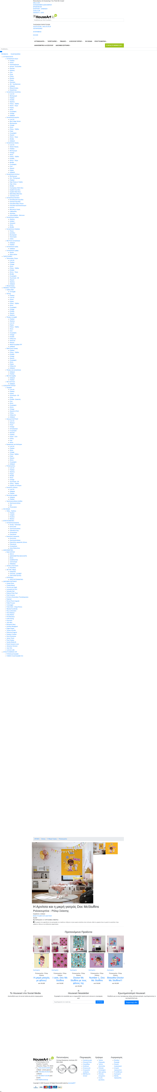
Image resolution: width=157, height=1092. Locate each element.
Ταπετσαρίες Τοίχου (12, 258)
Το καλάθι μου (118, 1072)
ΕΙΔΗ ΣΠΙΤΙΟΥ (11, 552)
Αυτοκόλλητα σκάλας (13, 217)
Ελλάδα (12, 100)
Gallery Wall (10, 289)
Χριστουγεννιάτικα (15, 503)
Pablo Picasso (11, 603)
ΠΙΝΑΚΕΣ (63, 41)
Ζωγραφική (13, 111)
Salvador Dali (10, 591)
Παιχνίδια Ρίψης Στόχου (17, 203)
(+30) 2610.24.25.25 (44, 1072)
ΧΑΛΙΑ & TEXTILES (12, 565)
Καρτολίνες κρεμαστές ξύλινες (18, 542)
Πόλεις (12, 76)
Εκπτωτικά (13, 526)
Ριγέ (11, 440)
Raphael (9, 599)
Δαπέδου (12, 233)
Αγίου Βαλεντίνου (15, 548)
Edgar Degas (10, 628)
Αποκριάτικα (13, 532)
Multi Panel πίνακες (12, 348)
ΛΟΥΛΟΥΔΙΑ (13, 562)
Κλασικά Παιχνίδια (15, 201)
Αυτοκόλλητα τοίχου (12, 58)
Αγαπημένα (117, 1074)
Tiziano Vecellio (11, 630)
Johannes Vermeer (12, 646)
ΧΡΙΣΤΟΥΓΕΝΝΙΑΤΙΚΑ (16, 579)
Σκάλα (11, 239)
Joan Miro (9, 622)
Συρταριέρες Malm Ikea (16, 188)
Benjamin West (11, 624)
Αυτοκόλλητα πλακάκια (13, 229)
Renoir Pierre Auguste (13, 601)
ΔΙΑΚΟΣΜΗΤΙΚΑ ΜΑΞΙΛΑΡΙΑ (18, 556)
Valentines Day (14, 530)
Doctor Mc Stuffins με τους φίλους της (78, 980)
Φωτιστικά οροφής (12, 495)
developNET (72, 1083)
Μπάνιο (12, 518)
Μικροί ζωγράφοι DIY (16, 344)
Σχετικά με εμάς (87, 1060)
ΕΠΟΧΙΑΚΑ (10, 577)
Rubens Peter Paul (12, 593)
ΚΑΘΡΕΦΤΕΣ (14, 560)
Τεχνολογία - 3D (14, 278)
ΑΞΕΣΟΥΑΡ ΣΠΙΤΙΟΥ (75, 41)
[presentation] (33, 963)
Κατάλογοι (86, 1066)
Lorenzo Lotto (10, 650)
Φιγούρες (12, 82)
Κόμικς (12, 80)
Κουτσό (12, 207)
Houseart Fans (87, 1062)
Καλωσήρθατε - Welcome (17, 215)
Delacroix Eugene (12, 632)
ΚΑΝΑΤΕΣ (13, 571)
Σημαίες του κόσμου (15, 485)
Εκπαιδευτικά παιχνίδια (16, 199)
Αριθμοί (12, 221)
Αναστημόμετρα (14, 64)
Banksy (12, 78)
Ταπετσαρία (13, 237)
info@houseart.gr (43, 1079)
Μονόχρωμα (13, 96)
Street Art (12, 340)
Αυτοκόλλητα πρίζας (12, 246)
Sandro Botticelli (11, 642)
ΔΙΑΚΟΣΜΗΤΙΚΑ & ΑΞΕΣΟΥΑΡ (43, 45)
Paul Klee (9, 620)
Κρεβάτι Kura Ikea (15, 190)
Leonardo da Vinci (12, 589)
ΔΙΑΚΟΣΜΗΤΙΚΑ (8, 550)
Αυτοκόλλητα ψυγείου (13, 117)
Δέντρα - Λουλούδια (15, 66)
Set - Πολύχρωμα (15, 178)
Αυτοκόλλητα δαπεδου (13, 197)
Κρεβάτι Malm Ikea (15, 192)
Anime (12, 62)
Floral (11, 425)
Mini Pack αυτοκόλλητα (13, 240)
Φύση (11, 109)
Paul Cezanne (11, 595)
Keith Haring (10, 618)
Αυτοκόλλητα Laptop (12, 250)
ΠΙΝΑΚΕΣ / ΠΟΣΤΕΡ (9, 287)
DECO (12, 554)
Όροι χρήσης (102, 1072)
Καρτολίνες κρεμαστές (13, 536)
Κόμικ (11, 131)
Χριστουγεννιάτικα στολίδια (14, 501)
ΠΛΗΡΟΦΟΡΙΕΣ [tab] (15, 54)
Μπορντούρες (11, 286)
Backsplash (13, 235)
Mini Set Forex (11, 381)
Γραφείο (12, 515)
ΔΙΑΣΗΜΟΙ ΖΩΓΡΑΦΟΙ (62, 45)
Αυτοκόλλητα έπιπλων (13, 174)
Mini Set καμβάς (11, 376)
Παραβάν (9, 387)
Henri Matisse (11, 612)
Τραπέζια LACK (14, 195)
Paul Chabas (10, 640)
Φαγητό (12, 135)
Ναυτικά (12, 68)
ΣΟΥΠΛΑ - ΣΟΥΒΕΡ (16, 573)
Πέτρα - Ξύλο (13, 436)
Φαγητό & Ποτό (14, 411)
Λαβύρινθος (13, 211)
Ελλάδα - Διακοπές (15, 399)
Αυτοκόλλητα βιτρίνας (13, 522)
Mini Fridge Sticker (15, 121)
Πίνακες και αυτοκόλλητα (14, 370)
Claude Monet (11, 585)
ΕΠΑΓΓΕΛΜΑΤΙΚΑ (100, 41)
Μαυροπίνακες (14, 88)
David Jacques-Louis (13, 644)
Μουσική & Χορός (15, 209)
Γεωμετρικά (13, 430)
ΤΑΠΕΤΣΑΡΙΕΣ (52, 41)
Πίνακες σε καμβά (12, 317)
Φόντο (11, 407)
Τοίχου (12, 231)
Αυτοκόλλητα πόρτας (13, 143)
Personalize (13, 507)
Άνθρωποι (13, 338)
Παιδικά (12, 60)
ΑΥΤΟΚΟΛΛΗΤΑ (39, 41)
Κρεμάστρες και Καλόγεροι (14, 444)
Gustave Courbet (11, 634)
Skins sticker (13, 254)
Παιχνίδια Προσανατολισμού (18, 205)
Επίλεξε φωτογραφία (12, 654)
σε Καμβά (12, 291)
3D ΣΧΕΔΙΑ (88, 41)
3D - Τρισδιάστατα (15, 84)
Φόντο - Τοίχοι (14, 105)
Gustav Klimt (10, 583)
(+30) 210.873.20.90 (44, 1068)
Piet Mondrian (11, 616)
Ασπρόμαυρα (14, 428)
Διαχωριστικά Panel (12, 419)
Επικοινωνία (86, 1068)
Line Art (12, 94)
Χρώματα (12, 223)
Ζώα (11, 72)
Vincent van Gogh (12, 587)
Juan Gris (9, 648)
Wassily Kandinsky (12, 609)
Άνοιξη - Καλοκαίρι (15, 524)
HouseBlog (86, 1064)
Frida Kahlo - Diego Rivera (14, 607)
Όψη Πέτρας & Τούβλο (16, 182)
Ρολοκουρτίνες (11, 466)
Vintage (12, 113)
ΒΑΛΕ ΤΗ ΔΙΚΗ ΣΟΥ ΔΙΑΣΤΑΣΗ (42, 916)
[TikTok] (78, 747)
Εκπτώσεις (13, 538)
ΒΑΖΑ (11, 558)
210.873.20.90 (37, 26)
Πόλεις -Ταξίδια (14, 454)
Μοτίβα (12, 139)
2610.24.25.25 (47, 26)
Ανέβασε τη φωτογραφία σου (15, 656)
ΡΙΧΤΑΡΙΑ (13, 567)
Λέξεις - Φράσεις (11, 511)
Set (11, 505)
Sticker (12, 252)
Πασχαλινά (13, 534)
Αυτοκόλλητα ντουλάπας (14, 92)
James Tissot (10, 638)
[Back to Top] (0, 1091)
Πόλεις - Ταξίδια (14, 103)
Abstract (12, 423)
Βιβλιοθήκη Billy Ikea (16, 193)
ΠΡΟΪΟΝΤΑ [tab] (4, 54)
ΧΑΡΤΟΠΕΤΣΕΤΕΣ (15, 575)
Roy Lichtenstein (11, 611)
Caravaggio (10, 605)
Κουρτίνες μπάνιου (12, 487)
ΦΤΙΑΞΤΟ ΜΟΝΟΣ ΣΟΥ (115, 45)
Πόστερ (9, 293)
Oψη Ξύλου (13, 184)
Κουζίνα (12, 517)
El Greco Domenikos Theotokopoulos (17, 597)
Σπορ (11, 74)
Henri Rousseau (11, 636)
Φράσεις (12, 70)
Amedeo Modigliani (12, 626)
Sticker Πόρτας (14, 146)
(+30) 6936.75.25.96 (43, 1075)
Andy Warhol (10, 614)
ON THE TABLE (11, 569)
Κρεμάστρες (13, 90)
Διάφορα (12, 86)
